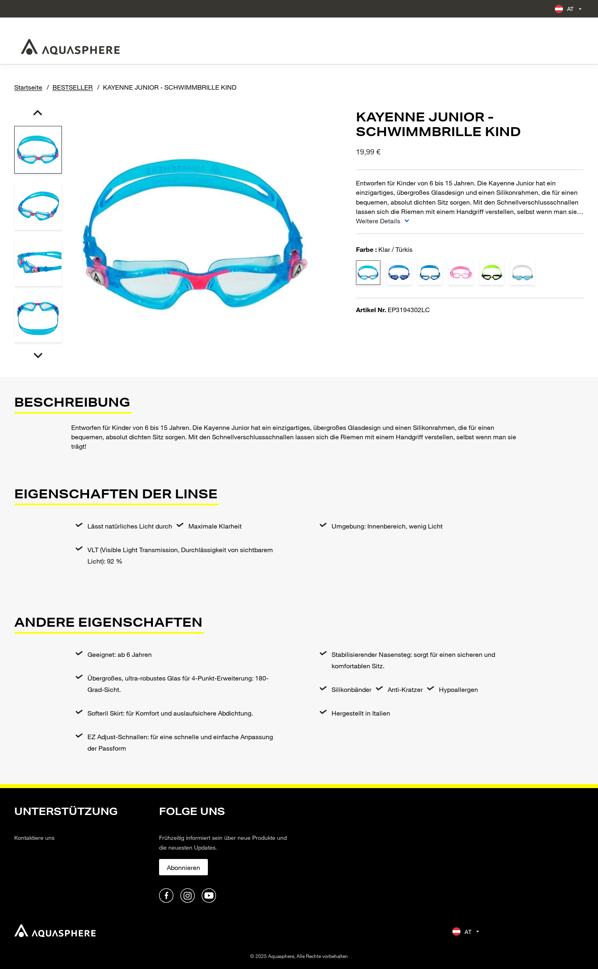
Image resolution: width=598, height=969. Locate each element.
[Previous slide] (38, 113)
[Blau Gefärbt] (523, 272)
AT (570, 8)
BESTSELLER (72, 87)
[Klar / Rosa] (461, 272)
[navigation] (81, 854)
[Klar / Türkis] (368, 272)
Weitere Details (379, 221)
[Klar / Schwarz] (492, 272)
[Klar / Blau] (430, 272)
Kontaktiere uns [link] (34, 837)
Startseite (28, 87)
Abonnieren (183, 867)
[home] (55, 932)
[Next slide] (38, 355)
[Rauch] (399, 272)
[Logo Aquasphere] (70, 47)
